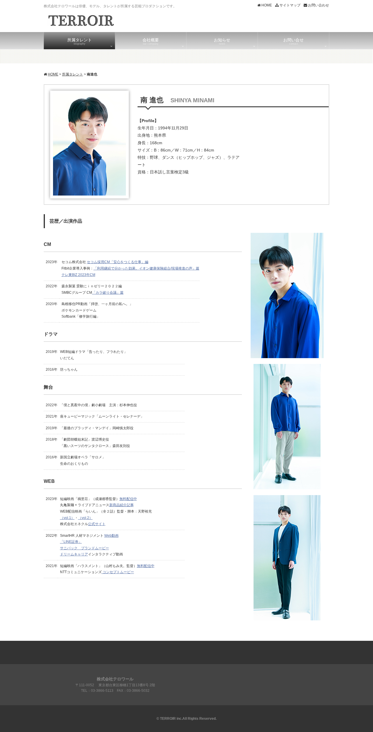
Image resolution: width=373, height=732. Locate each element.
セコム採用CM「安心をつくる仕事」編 (117, 262)
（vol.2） (85, 518)
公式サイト (96, 524)
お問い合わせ (318, 5)
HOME (266, 5)
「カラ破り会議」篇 (108, 293)
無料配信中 (128, 499)
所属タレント (72, 74)
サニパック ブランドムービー (84, 548)
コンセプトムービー (118, 572)
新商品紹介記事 (121, 505)
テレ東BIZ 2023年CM (78, 275)
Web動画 (111, 536)
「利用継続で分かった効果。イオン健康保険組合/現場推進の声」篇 (146, 268)
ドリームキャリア (74, 554)
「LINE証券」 (71, 542)
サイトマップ (289, 5)
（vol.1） (67, 518)
